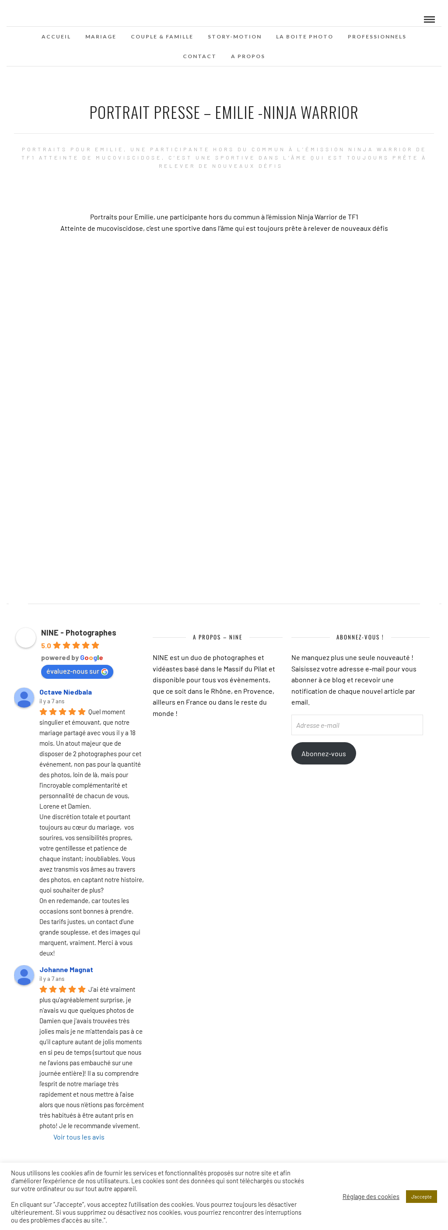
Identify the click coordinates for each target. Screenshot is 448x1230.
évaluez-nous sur (72, 671)
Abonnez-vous (323, 753)
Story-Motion (235, 36)
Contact (200, 56)
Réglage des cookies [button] (371, 1196)
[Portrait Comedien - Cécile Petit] (18, 600)
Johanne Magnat (66, 969)
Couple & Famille (162, 36)
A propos (248, 56)
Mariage (100, 36)
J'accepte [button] (421, 1196)
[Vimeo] (28, 19)
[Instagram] (40, 19)
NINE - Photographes (78, 632)
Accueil (56, 36)
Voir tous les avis (79, 1137)
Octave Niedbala (65, 692)
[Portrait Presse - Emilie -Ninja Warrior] (429, 600)
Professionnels (377, 36)
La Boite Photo (304, 36)
